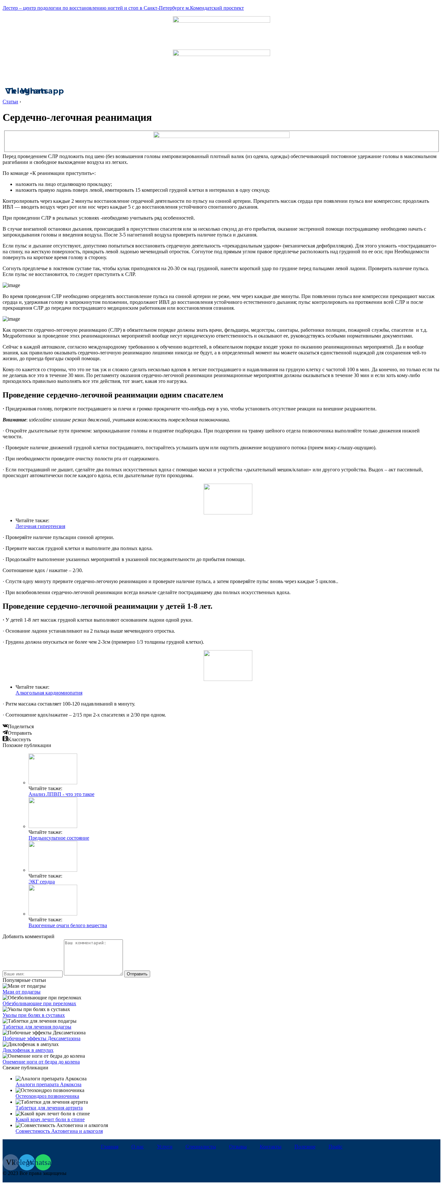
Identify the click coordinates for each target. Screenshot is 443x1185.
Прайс (335, 1146)
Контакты (270, 1146)
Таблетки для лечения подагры (37, 1027)
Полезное (305, 1146)
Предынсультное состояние (59, 838)
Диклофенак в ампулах (28, 1050)
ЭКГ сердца (42, 881)
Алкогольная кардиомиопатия (49, 693)
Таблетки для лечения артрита (49, 1107)
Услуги (165, 1146)
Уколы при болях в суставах (34, 1015)
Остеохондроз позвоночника (47, 1096)
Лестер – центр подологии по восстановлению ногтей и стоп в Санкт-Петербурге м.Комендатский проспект (123, 8)
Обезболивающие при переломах (39, 1003)
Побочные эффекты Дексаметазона (41, 1038)
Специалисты (201, 1146)
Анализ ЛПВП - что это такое (61, 794)
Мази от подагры (22, 992)
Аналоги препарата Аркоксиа (48, 1084)
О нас (137, 1146)
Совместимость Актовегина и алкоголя (59, 1131)
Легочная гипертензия (40, 526)
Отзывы (238, 1146)
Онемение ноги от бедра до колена (41, 1061)
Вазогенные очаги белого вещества (68, 925)
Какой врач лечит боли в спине (50, 1119)
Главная (109, 1146)
